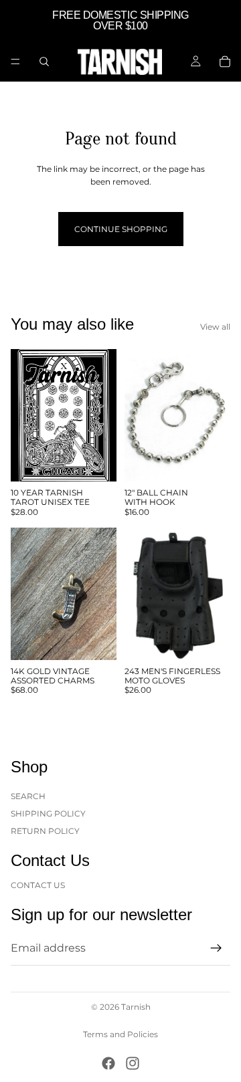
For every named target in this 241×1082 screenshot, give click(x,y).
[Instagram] (133, 1063)
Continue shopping (120, 229)
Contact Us (38, 884)
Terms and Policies (120, 1034)
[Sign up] (216, 948)
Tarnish (136, 1007)
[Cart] (225, 61)
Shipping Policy (48, 813)
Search (28, 795)
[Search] (44, 61)
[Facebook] (108, 1063)
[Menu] (15, 61)
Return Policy (45, 831)
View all (215, 327)
